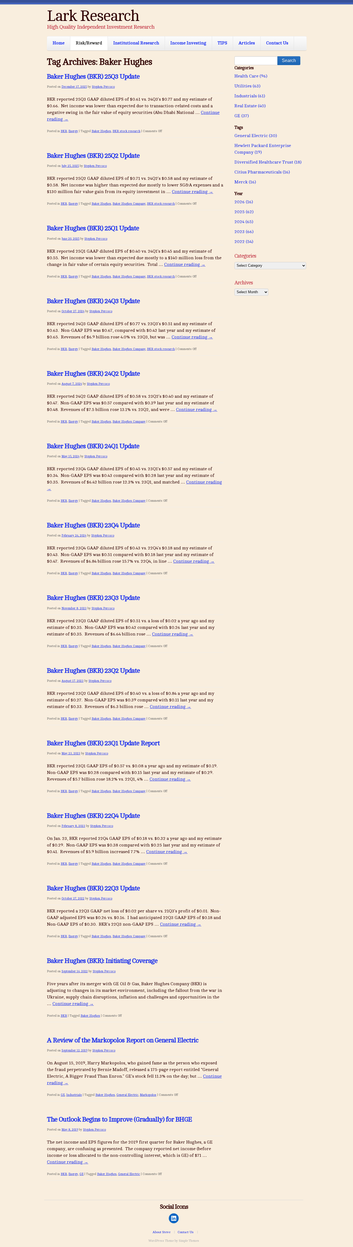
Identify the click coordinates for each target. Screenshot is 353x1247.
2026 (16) (243, 201)
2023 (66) (243, 231)
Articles (247, 43)
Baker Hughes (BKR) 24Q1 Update (93, 446)
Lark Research (93, 16)
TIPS (222, 43)
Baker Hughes (101, 131)
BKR (64, 131)
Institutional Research (136, 43)
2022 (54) (243, 241)
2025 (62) (243, 211)
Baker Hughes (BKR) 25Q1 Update (93, 228)
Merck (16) (245, 182)
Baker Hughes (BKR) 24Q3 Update (93, 301)
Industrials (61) (249, 96)
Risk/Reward (89, 43)
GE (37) (241, 115)
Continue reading (192, 191)
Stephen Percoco (103, 87)
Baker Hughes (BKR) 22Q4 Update (93, 815)
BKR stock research (126, 131)
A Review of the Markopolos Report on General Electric (122, 1040)
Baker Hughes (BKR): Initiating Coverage (102, 961)
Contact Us (277, 43)
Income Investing (188, 43)
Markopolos (148, 1095)
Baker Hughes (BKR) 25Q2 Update (93, 155)
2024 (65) (243, 221)
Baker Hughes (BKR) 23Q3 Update (93, 598)
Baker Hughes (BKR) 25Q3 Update (93, 76)
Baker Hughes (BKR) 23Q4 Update (93, 525)
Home (59, 43)
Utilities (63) (247, 86)
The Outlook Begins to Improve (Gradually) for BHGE (119, 1119)
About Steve (161, 1232)
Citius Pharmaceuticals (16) (262, 172)
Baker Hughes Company (129, 203)
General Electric (127, 1095)
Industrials (74, 1095)
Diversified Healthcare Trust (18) (267, 162)
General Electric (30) (255, 135)
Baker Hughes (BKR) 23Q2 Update (93, 670)
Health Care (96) (250, 76)
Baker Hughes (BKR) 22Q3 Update (93, 888)
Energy (73, 131)
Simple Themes (189, 1241)
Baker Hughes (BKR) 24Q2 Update (93, 373)
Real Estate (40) (250, 105)
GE (63, 1095)
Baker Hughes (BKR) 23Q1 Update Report (103, 743)
